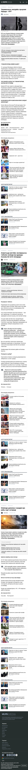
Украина (15, 129)
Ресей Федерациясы (15, 127)
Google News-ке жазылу (9, 758)
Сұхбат (3, 736)
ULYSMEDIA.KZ (3, 7)
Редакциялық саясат (6, 748)
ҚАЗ (23, 2)
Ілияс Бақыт (6, 14)
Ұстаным (4, 735)
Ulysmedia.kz (11, 44)
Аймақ (3, 731)
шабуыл (20, 129)
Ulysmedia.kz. (18, 284)
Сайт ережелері (5, 744)
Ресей (3, 127)
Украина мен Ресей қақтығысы (9, 132)
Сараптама (4, 730)
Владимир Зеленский (6, 129)
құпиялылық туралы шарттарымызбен (9, 766)
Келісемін (24, 765)
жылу (22, 127)
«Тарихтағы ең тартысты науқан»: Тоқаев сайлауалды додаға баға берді (18, 187)
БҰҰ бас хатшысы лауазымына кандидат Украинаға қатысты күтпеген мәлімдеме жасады (13, 55)
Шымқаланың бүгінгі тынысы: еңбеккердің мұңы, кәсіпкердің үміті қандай (17, 203)
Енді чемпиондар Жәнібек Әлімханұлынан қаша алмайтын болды (18, 227)
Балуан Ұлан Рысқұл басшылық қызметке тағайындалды (16, 220)
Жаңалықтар (5, 725)
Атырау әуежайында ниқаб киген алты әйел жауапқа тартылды (17, 210)
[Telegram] (4, 125)
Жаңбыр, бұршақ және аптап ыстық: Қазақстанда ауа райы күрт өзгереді (10, 548)
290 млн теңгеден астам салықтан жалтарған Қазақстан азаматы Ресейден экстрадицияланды (13, 51)
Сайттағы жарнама (6, 745)
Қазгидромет (11, 595)
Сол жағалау (4, 727)
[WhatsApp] (7, 125)
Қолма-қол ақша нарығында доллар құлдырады (13, 294)
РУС (26, 2)
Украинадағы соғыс (6, 130)
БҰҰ (7, 127)
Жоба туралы (5, 742)
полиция (9, 387)
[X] (5, 125)
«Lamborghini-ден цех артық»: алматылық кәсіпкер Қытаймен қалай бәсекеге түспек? (12, 297)
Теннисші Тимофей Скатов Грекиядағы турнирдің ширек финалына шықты (17, 242)
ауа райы (4, 595)
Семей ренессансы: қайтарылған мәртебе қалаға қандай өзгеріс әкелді (17, 195)
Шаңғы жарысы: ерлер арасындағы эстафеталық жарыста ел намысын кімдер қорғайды (16, 235)
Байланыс (4, 747)
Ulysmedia (6, 259)
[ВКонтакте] (2, 125)
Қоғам (3, 733)
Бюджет (4, 728)
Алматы (3, 387)
